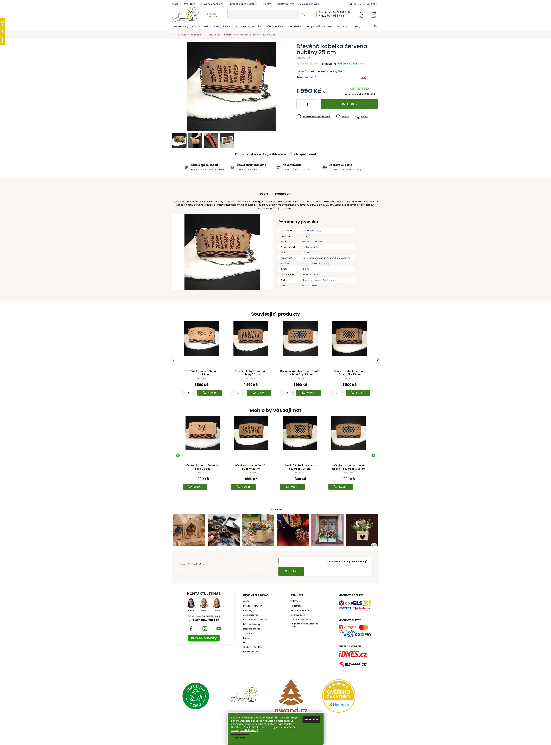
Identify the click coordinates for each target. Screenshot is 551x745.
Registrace (296, 606)
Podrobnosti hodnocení (350, 63)
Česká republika (311, 247)
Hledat (303, 14)
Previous (173, 359)
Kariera (246, 638)
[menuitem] (187, 26)
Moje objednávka (309, 4)
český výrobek (310, 274)
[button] (203, 480)
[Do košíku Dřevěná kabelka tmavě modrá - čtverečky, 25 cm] (308, 393)
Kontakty (247, 610)
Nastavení (240, 737)
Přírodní (306, 241)
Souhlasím (311, 719)
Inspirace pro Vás (251, 629)
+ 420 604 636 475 (206, 620)
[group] (202, 455)
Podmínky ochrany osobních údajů (304, 625)
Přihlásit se (291, 571)
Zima (326, 263)
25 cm (305, 269)
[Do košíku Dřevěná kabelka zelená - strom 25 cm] (209, 393)
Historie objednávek (300, 610)
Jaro (304, 263)
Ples (337, 258)
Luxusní (318, 280)
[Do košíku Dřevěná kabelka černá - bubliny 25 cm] (259, 393)
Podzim (318, 263)
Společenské (330, 280)
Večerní (345, 258)
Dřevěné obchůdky (212, 4)
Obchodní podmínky (301, 619)
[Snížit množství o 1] (301, 104)
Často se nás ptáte (252, 647)
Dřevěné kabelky (311, 230)
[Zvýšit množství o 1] (313, 104)
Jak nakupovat (250, 615)
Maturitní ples (326, 258)
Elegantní (307, 280)
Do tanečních (309, 258)
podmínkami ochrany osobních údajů (347, 561)
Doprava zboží (298, 615)
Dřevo (305, 252)
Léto (310, 263)
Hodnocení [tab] (283, 194)
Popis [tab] (264, 194)
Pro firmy (189, 4)
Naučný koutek (250, 652)
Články (267, 4)
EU (244, 642)
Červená (317, 241)
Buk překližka (309, 285)
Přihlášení (295, 601)
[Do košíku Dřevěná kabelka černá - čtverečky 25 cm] (358, 393)
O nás (175, 4)
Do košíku (349, 104)
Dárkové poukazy (251, 624)
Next (378, 359)
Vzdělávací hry (285, 4)
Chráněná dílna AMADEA (242, 4)
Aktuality (247, 633)
